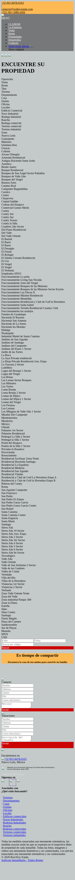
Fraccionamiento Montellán (16, 298)
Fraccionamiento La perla (15, 276)
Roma (4, 486)
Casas (6, 803)
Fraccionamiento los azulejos (17, 311)
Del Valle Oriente (11, 235)
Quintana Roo (9, 145)
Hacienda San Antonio (13, 320)
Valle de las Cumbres (13, 568)
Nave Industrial (9, 113)
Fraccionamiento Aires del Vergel (19, 282)
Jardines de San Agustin (14, 339)
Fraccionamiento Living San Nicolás (21, 279)
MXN (4, 634)
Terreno (5, 91)
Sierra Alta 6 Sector (12, 549)
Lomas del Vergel (11, 402)
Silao (4, 609)
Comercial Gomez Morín (15, 207)
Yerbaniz (6, 590)
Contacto (13, 42)
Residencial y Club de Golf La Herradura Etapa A (29, 477)
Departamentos (11, 800)
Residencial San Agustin (14, 471)
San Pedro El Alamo (12, 499)
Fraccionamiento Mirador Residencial (22, 295)
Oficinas (7, 810)
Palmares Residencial (13, 433)
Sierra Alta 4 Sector (12, 543)
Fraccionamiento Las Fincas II (18, 292)
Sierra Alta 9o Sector (12, 552)
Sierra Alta (7, 527)
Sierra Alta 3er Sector (13, 540)
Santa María (8, 521)
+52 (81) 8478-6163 (15, 759)
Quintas (7, 806)
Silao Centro (8, 612)
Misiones (6, 141)
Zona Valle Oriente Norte (15, 593)
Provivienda (8, 452)
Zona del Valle (9, 596)
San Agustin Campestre (14, 489)
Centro (5, 195)
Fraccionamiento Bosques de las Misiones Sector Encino (32, 289)
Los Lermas (7, 408)
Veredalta (6, 574)
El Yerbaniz (7, 270)
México (5, 424)
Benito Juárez (8, 166)
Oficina (5, 104)
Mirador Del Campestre (14, 414)
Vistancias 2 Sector (11, 587)
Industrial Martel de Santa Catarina (20, 336)
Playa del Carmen (11, 621)
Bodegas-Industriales (14, 822)
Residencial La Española (15, 464)
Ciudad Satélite (9, 201)
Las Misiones (8, 383)
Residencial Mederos (12, 467)
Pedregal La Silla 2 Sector (15, 436)
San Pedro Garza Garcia (14, 502)
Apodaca (6, 163)
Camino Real (8, 185)
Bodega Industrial (11, 116)
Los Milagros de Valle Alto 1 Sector (21, 411)
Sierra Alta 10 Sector (12, 530)
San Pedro (7, 496)
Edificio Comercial (11, 110)
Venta (11, 30)
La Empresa (15, 27)
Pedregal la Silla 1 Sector (15, 439)
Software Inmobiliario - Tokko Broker (22, 860)
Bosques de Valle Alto (13, 176)
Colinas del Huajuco (12, 204)
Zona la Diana (9, 602)
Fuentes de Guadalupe (13, 314)
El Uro (5, 261)
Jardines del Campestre (14, 345)
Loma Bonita (8, 389)
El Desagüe (7, 248)
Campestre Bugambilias (14, 188)
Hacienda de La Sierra (13, 323)
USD (4, 637)
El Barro (6, 242)
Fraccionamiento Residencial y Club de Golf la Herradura (33, 301)
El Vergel (6, 264)
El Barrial (6, 239)
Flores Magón (9, 618)
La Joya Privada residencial (16, 358)
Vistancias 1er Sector (12, 583)
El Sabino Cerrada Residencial (18, 257)
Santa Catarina (9, 511)
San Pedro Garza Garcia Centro (18, 505)
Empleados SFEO (11, 273)
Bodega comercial (11, 123)
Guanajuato (7, 138)
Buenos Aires (8, 182)
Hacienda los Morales (13, 326)
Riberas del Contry (11, 483)
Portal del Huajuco (11, 442)
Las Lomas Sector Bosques (16, 380)
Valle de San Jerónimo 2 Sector (18, 565)
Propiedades (15, 36)
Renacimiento (9, 455)
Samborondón (9, 624)
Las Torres (7, 386)
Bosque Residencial (12, 170)
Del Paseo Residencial (13, 229)
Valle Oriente (8, 562)
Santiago (6, 524)
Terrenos (8, 797)
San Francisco (9, 493)
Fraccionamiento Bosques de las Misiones (24, 286)
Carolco (5, 192)
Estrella (5, 605)
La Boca (6, 355)
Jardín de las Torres (12, 351)
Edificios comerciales (14, 816)
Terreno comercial (11, 126)
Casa (4, 98)
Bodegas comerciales (14, 828)
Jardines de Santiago (12, 342)
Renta (11, 33)
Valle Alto (6, 558)
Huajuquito (7, 333)
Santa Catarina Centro (13, 515)
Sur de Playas (8, 627)
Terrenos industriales (14, 835)
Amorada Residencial (13, 157)
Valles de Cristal (10, 571)
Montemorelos (9, 417)
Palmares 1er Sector (12, 430)
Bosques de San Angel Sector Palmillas (23, 173)
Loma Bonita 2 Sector (13, 392)
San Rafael (7, 508)
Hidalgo (5, 330)
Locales (5, 107)
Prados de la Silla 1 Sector (15, 446)
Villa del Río (8, 577)
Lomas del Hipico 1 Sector (16, 398)
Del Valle (6, 232)
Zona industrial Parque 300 (16, 599)
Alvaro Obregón (10, 154)
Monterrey (7, 420)
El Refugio (7, 254)
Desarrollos (14, 39)
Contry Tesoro (9, 220)
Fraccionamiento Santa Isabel (17, 304)
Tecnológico (8, 555)
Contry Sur (7, 217)
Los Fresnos (8, 405)
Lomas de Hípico (10, 395)
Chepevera (7, 198)
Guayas (5, 148)
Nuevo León (8, 135)
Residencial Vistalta (12, 474)
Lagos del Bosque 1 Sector (16, 370)
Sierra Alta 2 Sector (12, 536)
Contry (5, 210)
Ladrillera (6, 367)
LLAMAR (14, 24)
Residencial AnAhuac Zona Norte (20, 458)
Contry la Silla (9, 223)
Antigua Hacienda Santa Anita (18, 160)
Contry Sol (7, 214)
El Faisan (6, 251)
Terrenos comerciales (14, 832)
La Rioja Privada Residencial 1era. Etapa (24, 361)
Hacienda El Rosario (12, 317)
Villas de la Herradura (13, 580)
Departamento (9, 94)
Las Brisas (7, 377)
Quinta (5, 101)
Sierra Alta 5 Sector (12, 546)
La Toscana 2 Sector (12, 364)
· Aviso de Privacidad (13, 774)
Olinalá (5, 427)
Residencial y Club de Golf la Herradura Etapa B (28, 480)
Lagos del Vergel (10, 373)
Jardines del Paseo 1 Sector (16, 348)
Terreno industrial (11, 129)
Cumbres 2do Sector (12, 226)
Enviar (5, 709)
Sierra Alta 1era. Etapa (13, 533)
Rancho (5, 119)
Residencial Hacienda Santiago (18, 461)
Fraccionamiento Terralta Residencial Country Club (29, 308)
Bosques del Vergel (12, 179)
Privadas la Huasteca (12, 449)
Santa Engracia (9, 518)
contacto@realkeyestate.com (17, 9)
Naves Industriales (13, 819)
